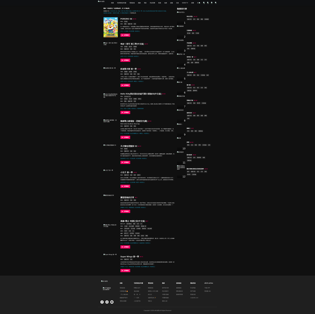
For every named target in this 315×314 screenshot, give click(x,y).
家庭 (193, 33)
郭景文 (139, 98)
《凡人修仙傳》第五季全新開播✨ (125, 294)
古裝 (209, 145)
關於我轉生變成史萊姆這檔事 (195, 169)
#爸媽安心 (137, 31)
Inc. (141, 223)
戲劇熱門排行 (124, 297)
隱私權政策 (179, 291)
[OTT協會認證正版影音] (107, 292)
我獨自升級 (190, 100)
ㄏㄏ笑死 (136, 297)
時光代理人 (190, 16)
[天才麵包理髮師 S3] (111, 154)
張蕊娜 (135, 46)
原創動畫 (207, 19)
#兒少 (121, 31)
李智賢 (125, 46)
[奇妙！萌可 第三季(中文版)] (111, 52)
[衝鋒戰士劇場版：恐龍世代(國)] (111, 129)
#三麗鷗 (128, 108)
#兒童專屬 (131, 31)
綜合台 (150, 294)
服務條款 (178, 288)
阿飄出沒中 (137, 288)
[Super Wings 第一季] (111, 264)
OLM (138, 223)
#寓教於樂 (131, 266)
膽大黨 (189, 85)
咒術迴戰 (189, 43)
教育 (135, 175)
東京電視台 (129, 223)
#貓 (125, 108)
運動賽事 (199, 157)
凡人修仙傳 (190, 72)
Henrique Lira (127, 96)
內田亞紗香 (126, 228)
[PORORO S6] (111, 27)
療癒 (202, 19)
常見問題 (193, 288)
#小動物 (126, 31)
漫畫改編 (193, 48)
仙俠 (208, 75)
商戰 (200, 145)
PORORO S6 (113, 11)
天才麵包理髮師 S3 (125, 13)
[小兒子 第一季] (111, 180)
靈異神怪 (195, 90)
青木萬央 (137, 233)
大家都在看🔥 (124, 291)
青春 (188, 118)
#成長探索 (123, 182)
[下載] (212, 3)
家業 (188, 142)
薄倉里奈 (144, 228)
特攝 (138, 235)
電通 (134, 223)
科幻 (135, 74)
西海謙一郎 (143, 226)
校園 (202, 45)
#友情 (121, 56)
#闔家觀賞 (131, 207)
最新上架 (164, 301)
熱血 (188, 48)
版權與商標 (179, 294)
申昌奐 (125, 21)
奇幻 (135, 49)
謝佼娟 (125, 98)
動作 (188, 171)
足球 (194, 157)
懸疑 (198, 19)
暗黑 (206, 45)
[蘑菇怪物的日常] (111, 205)
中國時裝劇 (165, 297)
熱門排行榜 (165, 288)
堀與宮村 (189, 113)
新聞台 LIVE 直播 (153, 291)
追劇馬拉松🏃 (152, 297)
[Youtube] (112, 302)
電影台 (150, 301)
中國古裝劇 (165, 294)
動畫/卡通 (130, 23)
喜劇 (198, 59)
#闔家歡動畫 (140, 108)
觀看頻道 (150, 288)
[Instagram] (107, 302)
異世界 (198, 103)
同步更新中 (165, 291)
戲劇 (163, 283)
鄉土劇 (188, 33)
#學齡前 (122, 207)
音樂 (135, 235)
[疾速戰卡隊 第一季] (111, 77)
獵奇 (196, 131)
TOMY (125, 230)
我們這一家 (190, 57)
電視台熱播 (123, 301)
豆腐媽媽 (189, 30)
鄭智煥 (125, 148)
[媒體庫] (208, 3)
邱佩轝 (135, 98)
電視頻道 (122, 288)
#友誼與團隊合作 (134, 133)
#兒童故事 (130, 81)
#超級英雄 (142, 243)
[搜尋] (204, 3)
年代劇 (197, 33)
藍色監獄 (189, 154)
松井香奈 (132, 233)
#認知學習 (123, 158)
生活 (202, 59)
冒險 (138, 74)
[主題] (216, 3)
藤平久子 (126, 233)
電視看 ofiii (207, 291)
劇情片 (138, 175)
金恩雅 (130, 71)
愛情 (198, 115)
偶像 (147, 235)
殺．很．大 (137, 294)
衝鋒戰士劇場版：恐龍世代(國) (111, 13)
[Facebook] (102, 302)
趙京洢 (130, 46)
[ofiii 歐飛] (102, 3)
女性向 (142, 235)
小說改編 (203, 75)
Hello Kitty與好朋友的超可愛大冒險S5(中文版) (154, 11)
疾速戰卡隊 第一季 (137, 11)
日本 (206, 59)
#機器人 (136, 81)
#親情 (137, 182)
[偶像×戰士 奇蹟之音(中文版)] (111, 234)
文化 (192, 145)
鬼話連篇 (136, 291)
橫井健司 (137, 226)
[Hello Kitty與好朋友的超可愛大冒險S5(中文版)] (111, 103)
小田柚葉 (138, 228)
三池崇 (125, 226)
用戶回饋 (193, 291)
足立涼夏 (133, 228)
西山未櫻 (150, 228)
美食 (135, 151)
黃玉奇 (130, 98)
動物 (125, 23)
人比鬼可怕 (137, 301)
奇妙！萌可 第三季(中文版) (125, 11)
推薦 (121, 283)
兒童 (135, 23)
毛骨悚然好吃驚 (138, 283)
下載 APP (207, 288)
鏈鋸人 (189, 128)
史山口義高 (131, 226)
